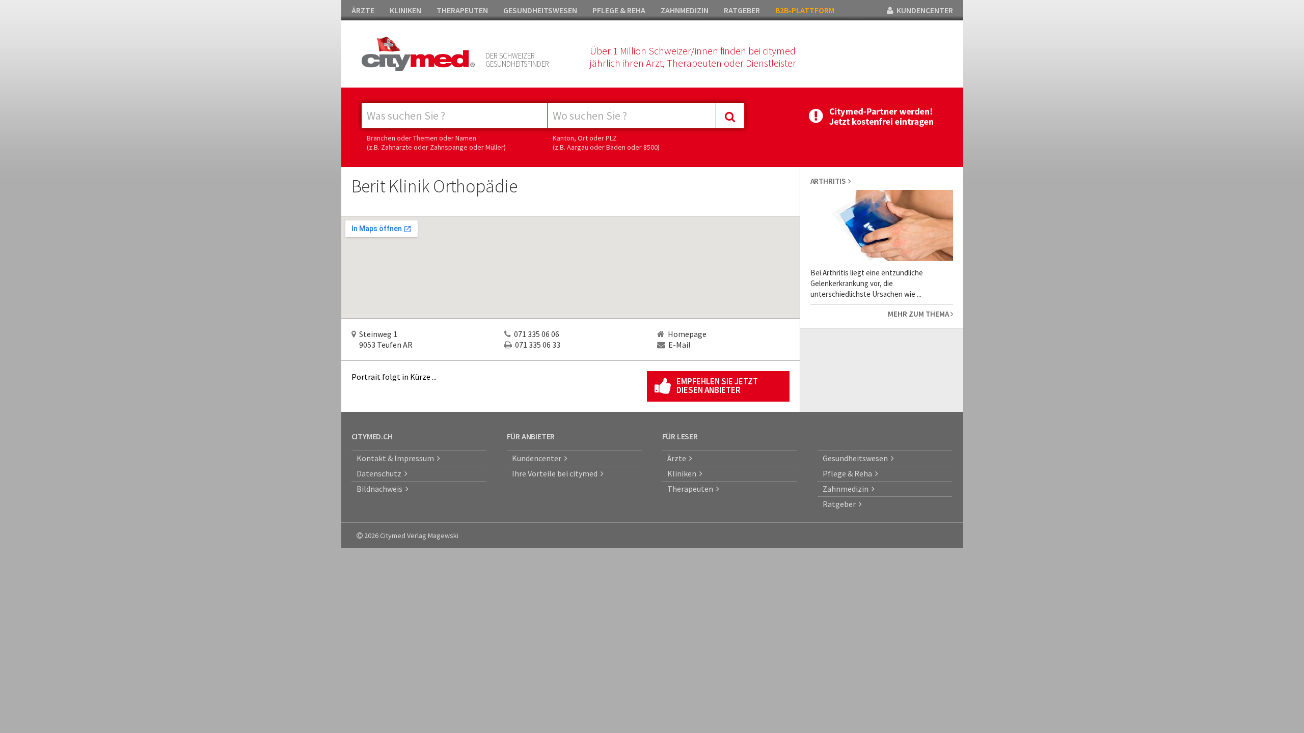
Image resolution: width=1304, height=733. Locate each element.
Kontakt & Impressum (397, 458)
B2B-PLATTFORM (804, 10)
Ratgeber (841, 504)
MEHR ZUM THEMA (919, 314)
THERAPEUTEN (462, 10)
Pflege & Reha (849, 473)
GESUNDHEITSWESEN (540, 10)
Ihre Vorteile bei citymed (556, 473)
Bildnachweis (381, 489)
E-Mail (679, 345)
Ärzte (678, 458)
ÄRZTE (362, 10)
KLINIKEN (405, 10)
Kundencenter (538, 458)
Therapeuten (691, 489)
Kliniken (683, 473)
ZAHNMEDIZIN (685, 10)
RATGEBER (742, 10)
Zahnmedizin (847, 489)
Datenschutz (380, 473)
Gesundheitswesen (857, 458)
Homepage (687, 334)
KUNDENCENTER (923, 10)
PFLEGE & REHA (618, 10)
